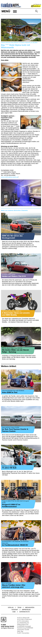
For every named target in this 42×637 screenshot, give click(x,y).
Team (19, 607)
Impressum (26, 609)
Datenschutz (24, 612)
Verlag (11, 607)
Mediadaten (29, 607)
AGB (13, 612)
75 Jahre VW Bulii (9, 468)
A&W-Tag (20, 631)
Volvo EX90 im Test (9, 392)
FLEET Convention (23, 633)
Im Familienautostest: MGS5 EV (15, 545)
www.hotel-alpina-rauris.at (9, 177)
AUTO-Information (23, 621)
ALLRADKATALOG (23, 623)
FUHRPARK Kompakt (24, 626)
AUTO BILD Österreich (24, 619)
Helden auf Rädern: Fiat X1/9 (14, 276)
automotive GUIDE (23, 629)
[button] (9, 11)
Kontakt (15, 609)
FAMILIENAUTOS (22, 624)
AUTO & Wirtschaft (23, 618)
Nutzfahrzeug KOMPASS (25, 628)
